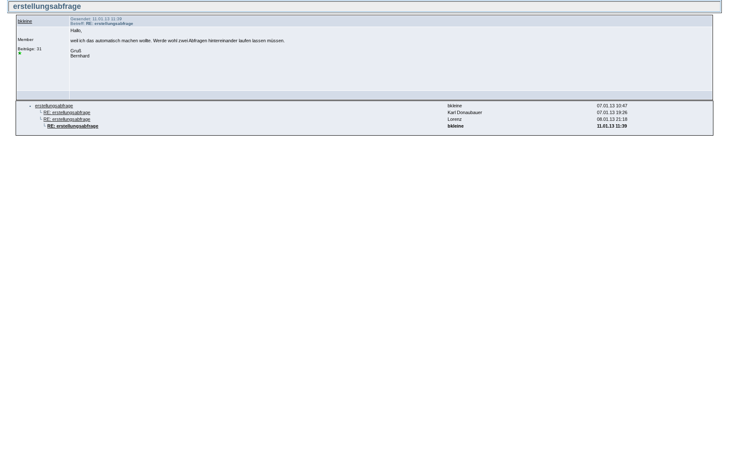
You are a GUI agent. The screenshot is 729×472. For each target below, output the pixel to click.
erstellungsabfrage (54, 105)
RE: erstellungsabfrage (66, 112)
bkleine (25, 21)
